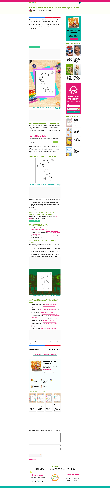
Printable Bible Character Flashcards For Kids (76, 150)
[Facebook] (49, 372)
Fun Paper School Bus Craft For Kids (77, 139)
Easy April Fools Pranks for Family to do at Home (77, 78)
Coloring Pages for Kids (37, 354)
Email (30, 447)
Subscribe (73, 111)
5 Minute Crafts (76, 2)
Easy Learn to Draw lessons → (57, 0)
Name (30, 443)
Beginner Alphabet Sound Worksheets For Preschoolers (77, 122)
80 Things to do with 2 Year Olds (55, 379)
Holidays (76, 480)
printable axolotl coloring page (48, 320)
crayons (47, 227)
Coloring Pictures (46, 354)
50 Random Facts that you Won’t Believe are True (69, 78)
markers (36, 229)
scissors (48, 231)
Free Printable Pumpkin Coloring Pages (32, 407)
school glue (37, 234)
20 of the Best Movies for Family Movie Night (69, 59)
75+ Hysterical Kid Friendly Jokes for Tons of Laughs (77, 60)
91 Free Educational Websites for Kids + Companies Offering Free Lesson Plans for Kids (46, 381)
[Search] (80, 3)
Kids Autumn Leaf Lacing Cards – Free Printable (77, 130)
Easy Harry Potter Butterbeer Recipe (36, 386)
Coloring (54, 2)
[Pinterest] (53, 372)
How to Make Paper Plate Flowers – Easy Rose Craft (35, 380)
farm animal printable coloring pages (48, 309)
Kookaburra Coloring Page (35, 220)
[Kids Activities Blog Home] (32, 3)
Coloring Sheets (53, 354)
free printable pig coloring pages (49, 314)
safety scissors (54, 231)
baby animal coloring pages (49, 306)
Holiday (72, 2)
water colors (44, 229)
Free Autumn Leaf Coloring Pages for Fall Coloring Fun (57, 407)
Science (64, 2)
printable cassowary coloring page (47, 326)
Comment (31, 432)
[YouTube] (47, 372)
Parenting (68, 2)
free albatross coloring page (49, 322)
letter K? (55, 318)
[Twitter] (51, 372)
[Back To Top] (31, 472)
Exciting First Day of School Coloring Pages (40, 407)
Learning (60, 2)
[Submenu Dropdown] (51, 2)
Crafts (57, 2)
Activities (50, 2)
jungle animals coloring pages (46, 312)
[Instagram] (44, 372)
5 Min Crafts (76, 482)
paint (40, 229)
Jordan (34, 10)
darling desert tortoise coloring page (48, 328)
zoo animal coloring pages (50, 304)
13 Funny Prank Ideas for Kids (45, 386)
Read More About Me (47, 369)
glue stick (54, 232)
